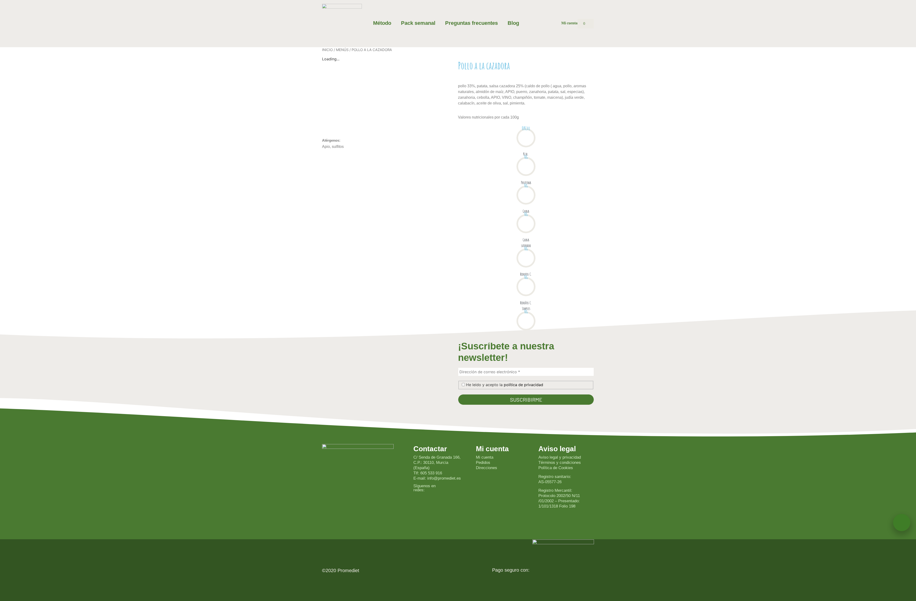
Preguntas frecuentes (471, 23)
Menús (342, 50)
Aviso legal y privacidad (559, 457)
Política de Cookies (555, 468)
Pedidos (483, 462)
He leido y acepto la (504, 385)
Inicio (327, 50)
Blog (513, 23)
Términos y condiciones (559, 462)
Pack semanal (418, 23)
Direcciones (486, 468)
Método (382, 23)
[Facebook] (451, 503)
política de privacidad (523, 384)
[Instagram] (451, 490)
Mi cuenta (484, 457)
